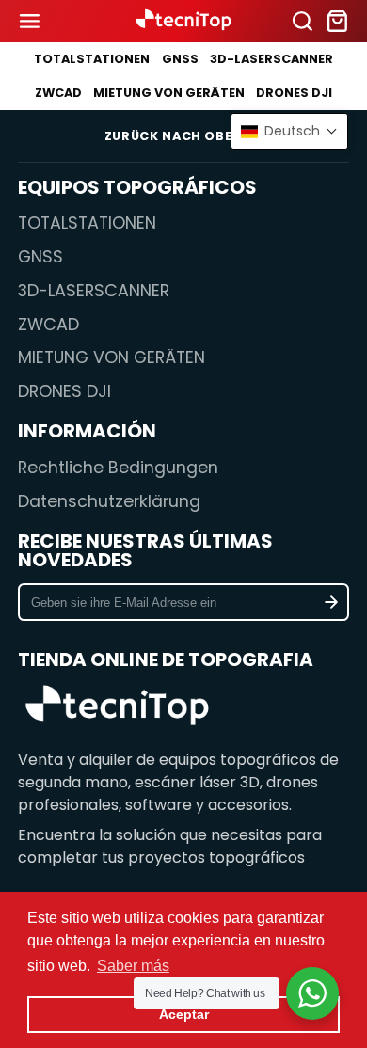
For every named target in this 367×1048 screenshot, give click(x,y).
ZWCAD (58, 93)
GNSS (180, 59)
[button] (289, 131)
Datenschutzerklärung (109, 501)
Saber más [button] (133, 966)
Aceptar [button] (184, 1014)
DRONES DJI (294, 93)
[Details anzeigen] (117, 708)
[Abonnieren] (331, 602)
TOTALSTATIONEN (92, 59)
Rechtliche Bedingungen (118, 467)
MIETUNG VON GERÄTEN (169, 93)
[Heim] (183, 21)
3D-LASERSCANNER (271, 59)
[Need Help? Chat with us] (312, 993)
